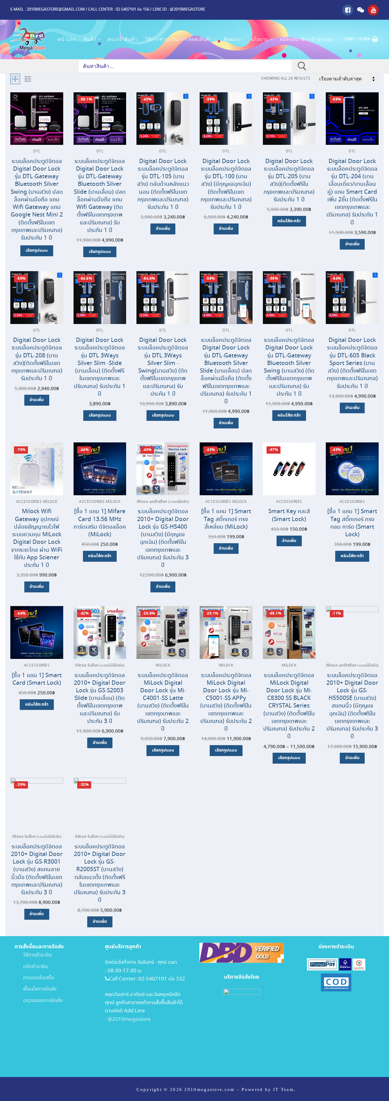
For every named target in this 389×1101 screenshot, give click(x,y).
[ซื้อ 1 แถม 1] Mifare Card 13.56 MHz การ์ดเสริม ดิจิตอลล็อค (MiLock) (100, 523)
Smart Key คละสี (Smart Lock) (289, 515)
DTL (36, 151)
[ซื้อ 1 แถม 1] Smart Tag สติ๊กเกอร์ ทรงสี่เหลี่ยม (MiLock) (226, 519)
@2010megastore (129, 1019)
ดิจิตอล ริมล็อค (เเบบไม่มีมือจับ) (100, 665)
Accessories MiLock (36, 502)
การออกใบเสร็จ (34, 978)
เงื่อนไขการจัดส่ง (36, 989)
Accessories (289, 502)
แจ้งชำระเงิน (31, 966)
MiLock (163, 665)
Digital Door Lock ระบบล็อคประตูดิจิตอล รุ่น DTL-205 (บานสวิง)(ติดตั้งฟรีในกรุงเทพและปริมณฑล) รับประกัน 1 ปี (289, 180)
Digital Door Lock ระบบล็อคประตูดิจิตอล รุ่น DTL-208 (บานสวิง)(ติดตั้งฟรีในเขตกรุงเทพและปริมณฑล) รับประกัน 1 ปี (36, 359)
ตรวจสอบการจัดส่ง (38, 1000)
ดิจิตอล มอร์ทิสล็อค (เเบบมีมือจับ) (163, 502)
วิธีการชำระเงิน (33, 955)
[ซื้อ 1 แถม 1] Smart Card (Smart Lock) (37, 679)
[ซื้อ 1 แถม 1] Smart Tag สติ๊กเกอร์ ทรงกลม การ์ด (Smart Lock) (352, 523)
